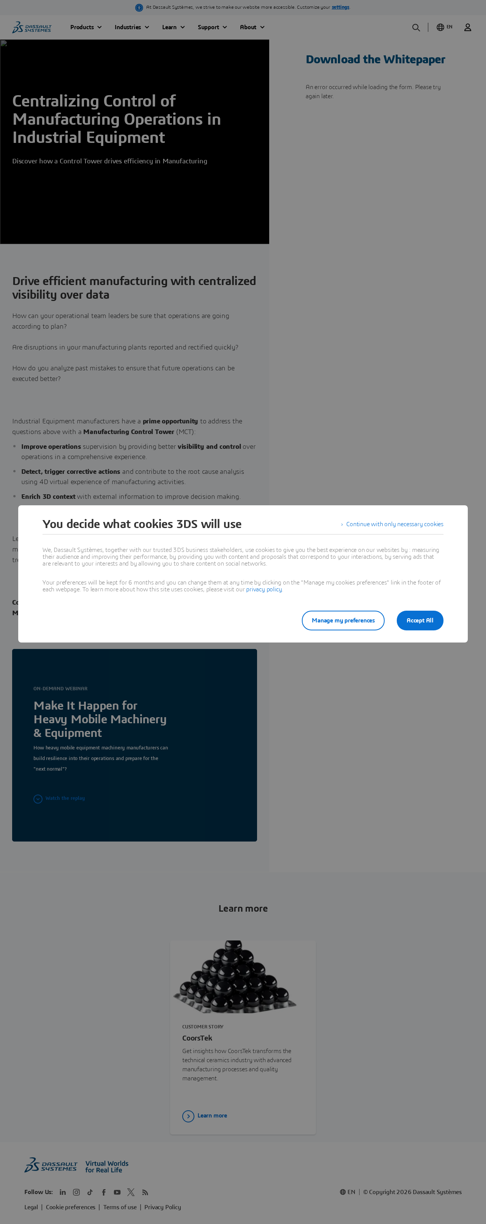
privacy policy (264, 589)
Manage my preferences (343, 620)
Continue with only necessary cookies (394, 524)
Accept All (420, 620)
